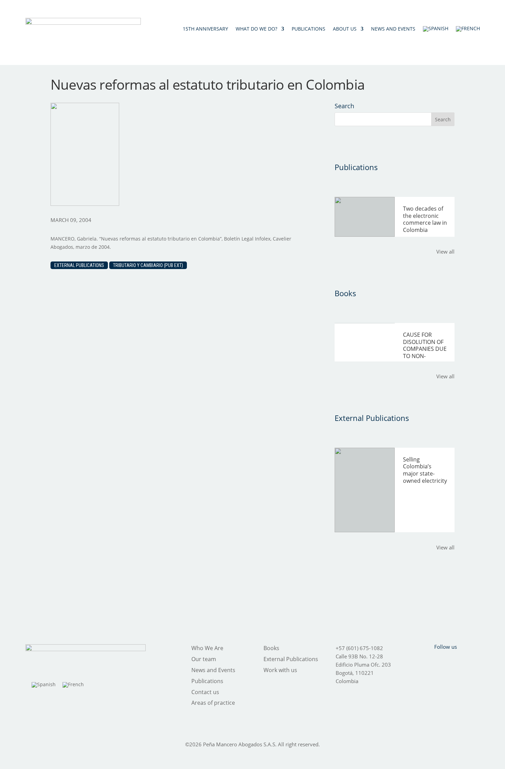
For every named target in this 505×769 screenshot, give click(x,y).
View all (445, 251)
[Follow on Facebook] (418, 660)
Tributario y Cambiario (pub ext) (148, 265)
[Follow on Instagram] (454, 660)
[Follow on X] (436, 660)
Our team (203, 659)
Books (271, 648)
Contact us (205, 692)
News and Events (213, 670)
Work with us (280, 670)
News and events (393, 28)
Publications (308, 28)
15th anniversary (205, 28)
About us (345, 28)
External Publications (79, 265)
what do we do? (256, 28)
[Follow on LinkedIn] (472, 660)
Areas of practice (213, 702)
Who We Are (207, 648)
